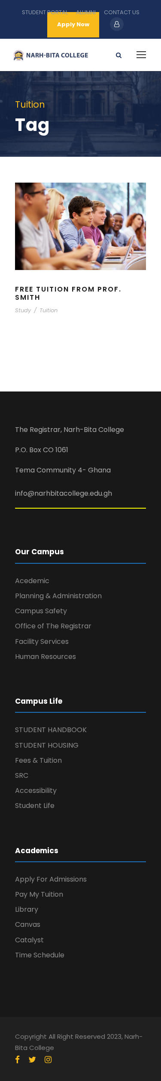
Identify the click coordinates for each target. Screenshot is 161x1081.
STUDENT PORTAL (45, 12)
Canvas (27, 924)
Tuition (48, 310)
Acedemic (32, 581)
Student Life (35, 806)
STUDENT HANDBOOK (51, 730)
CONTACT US (122, 12)
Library (26, 909)
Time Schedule (39, 955)
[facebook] (17, 1060)
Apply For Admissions (51, 879)
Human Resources (45, 657)
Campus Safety (41, 611)
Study (23, 310)
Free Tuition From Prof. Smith (68, 293)
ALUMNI (86, 12)
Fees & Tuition (38, 760)
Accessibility (36, 790)
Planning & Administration (58, 596)
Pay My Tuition (39, 894)
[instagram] (48, 1060)
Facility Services (42, 641)
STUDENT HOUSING (47, 745)
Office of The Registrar (53, 626)
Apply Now (73, 24)
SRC (21, 775)
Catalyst (29, 940)
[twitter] (32, 1060)
